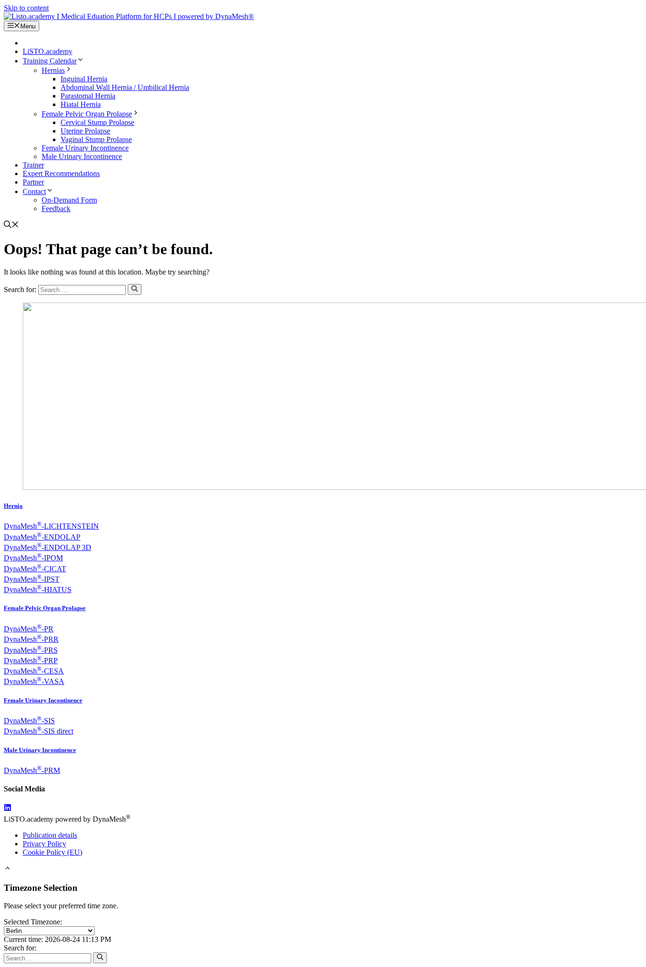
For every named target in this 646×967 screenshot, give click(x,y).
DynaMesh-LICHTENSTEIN (51, 526)
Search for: (20, 948)
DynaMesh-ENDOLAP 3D (47, 547)
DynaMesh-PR (28, 629)
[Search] (134, 289)
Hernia (13, 505)
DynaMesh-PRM (32, 770)
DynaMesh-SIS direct (38, 731)
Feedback (56, 208)
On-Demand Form (69, 200)
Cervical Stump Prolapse (97, 122)
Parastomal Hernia (88, 96)
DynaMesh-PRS (31, 650)
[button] (11, 226)
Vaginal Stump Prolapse (96, 139)
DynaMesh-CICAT (35, 569)
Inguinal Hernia (84, 79)
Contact (34, 191)
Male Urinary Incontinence (82, 156)
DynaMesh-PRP (31, 660)
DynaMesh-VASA (34, 681)
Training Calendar (50, 61)
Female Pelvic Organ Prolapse (87, 114)
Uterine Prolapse (85, 131)
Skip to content (26, 8)
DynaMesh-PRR (31, 639)
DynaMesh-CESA (34, 671)
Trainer (33, 165)
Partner (33, 182)
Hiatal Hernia (81, 104)
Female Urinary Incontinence (85, 148)
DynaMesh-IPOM (33, 558)
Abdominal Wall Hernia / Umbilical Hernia (125, 87)
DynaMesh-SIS (29, 721)
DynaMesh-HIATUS (37, 590)
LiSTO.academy (47, 51)
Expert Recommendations (61, 173)
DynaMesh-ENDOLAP (42, 537)
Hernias (53, 70)
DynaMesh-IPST (32, 579)
